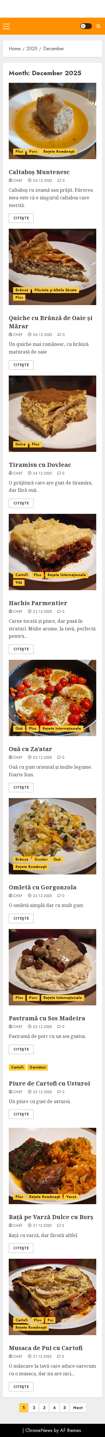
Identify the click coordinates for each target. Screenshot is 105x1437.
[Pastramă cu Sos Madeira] (52, 967)
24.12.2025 (42, 473)
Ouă (19, 728)
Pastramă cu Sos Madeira (47, 1018)
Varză (71, 1196)
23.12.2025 (42, 612)
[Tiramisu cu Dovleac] (52, 414)
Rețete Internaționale (67, 575)
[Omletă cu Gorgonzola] (52, 836)
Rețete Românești (58, 151)
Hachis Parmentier (38, 603)
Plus (19, 151)
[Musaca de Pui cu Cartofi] (52, 1297)
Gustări (40, 859)
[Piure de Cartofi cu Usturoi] (52, 1067)
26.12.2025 (42, 181)
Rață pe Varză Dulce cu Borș (51, 1217)
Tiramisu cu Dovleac (40, 465)
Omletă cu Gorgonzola (42, 887)
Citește (21, 218)
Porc (33, 151)
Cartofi (21, 575)
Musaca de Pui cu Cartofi (46, 1348)
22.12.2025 (42, 757)
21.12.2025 (42, 1226)
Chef (17, 181)
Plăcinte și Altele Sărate (55, 290)
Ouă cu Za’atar (30, 749)
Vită (18, 582)
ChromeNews (38, 1430)
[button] (6, 26)
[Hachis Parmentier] (52, 552)
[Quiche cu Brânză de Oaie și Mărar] (52, 267)
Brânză (21, 290)
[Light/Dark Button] (86, 26)
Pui (50, 1320)
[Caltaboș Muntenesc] (52, 121)
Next (78, 1408)
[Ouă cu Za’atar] (52, 698)
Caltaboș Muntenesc (39, 172)
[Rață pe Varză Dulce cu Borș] (52, 1166)
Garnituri (37, 1067)
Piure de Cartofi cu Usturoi (49, 1083)
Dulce (20, 444)
